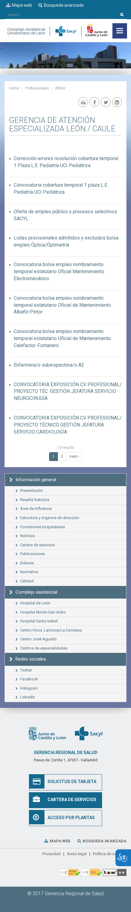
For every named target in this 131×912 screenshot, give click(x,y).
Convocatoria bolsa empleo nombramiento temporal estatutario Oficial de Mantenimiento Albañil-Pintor (62, 305)
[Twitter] (106, 102)
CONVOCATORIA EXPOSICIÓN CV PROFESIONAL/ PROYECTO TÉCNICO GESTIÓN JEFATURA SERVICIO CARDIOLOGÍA (68, 425)
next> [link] (74, 456)
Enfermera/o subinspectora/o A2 (49, 365)
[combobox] (61, 14)
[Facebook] (94, 102)
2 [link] (62, 456)
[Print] (83, 102)
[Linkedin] (117, 102)
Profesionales (37, 88)
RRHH (60, 88)
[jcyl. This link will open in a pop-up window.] (47, 733)
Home (14, 88)
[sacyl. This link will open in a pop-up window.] (88, 733)
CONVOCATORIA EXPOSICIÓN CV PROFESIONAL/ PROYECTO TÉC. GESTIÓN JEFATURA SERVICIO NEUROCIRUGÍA (68, 391)
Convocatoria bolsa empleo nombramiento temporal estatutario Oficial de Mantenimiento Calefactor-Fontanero (62, 338)
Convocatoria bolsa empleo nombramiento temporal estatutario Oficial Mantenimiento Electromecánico (59, 271)
